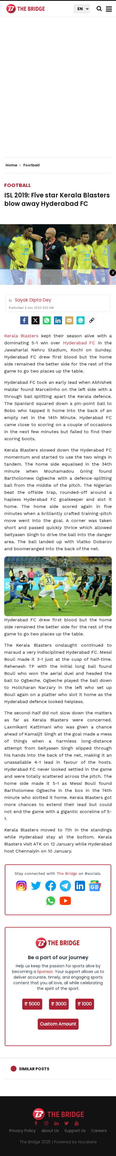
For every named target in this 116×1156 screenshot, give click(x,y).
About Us (50, 1130)
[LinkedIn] (58, 320)
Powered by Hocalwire (75, 1142)
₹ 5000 (32, 1004)
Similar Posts (34, 1069)
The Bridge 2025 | (36, 1142)
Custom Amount (58, 1024)
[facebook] (24, 320)
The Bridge (67, 873)
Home (12, 165)
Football (17, 185)
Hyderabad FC (79, 342)
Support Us (75, 1130)
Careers (99, 1130)
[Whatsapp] (47, 320)
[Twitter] (35, 320)
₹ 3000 (58, 1004)
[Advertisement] (58, 92)
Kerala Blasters (21, 335)
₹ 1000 (85, 1004)
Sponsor (45, 971)
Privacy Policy (22, 1130)
